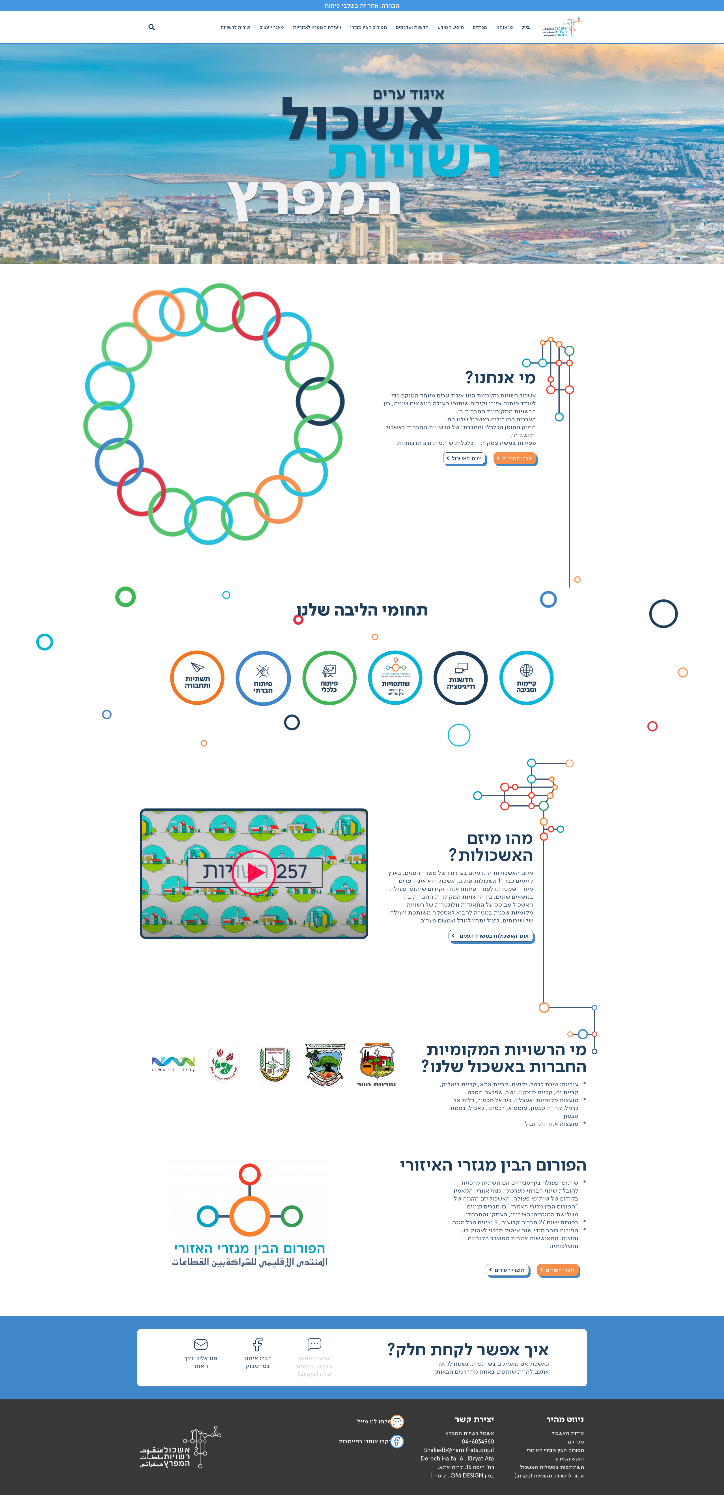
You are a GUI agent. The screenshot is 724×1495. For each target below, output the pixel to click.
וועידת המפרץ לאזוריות (317, 27)
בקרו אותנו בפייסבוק (365, 1441)
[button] (151, 27)
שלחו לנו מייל (374, 1421)
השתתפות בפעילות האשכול (552, 1467)
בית (526, 27)
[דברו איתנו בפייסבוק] (258, 1344)
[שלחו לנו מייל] (397, 1422)
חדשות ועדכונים (412, 27)
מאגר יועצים (271, 27)
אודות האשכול (567, 1433)
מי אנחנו (504, 27)
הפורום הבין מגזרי (368, 27)
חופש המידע (451, 27)
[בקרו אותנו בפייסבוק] (397, 1441)
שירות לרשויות (235, 27)
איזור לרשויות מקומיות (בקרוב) (549, 1475)
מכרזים (480, 27)
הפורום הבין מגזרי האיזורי (555, 1450)
